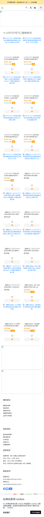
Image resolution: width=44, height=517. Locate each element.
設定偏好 (6, 512)
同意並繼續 (36, 512)
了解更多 (10, 507)
